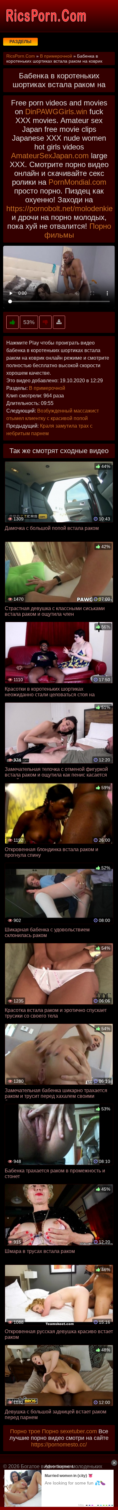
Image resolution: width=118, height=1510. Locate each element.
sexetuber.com (78, 1431)
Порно (50, 1431)
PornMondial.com (77, 182)
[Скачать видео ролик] (59, 322)
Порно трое (25, 1431)
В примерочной (47, 388)
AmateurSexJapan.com (50, 155)
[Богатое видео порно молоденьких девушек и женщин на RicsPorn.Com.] (45, 15)
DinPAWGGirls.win (56, 111)
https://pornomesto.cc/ (59, 1444)
